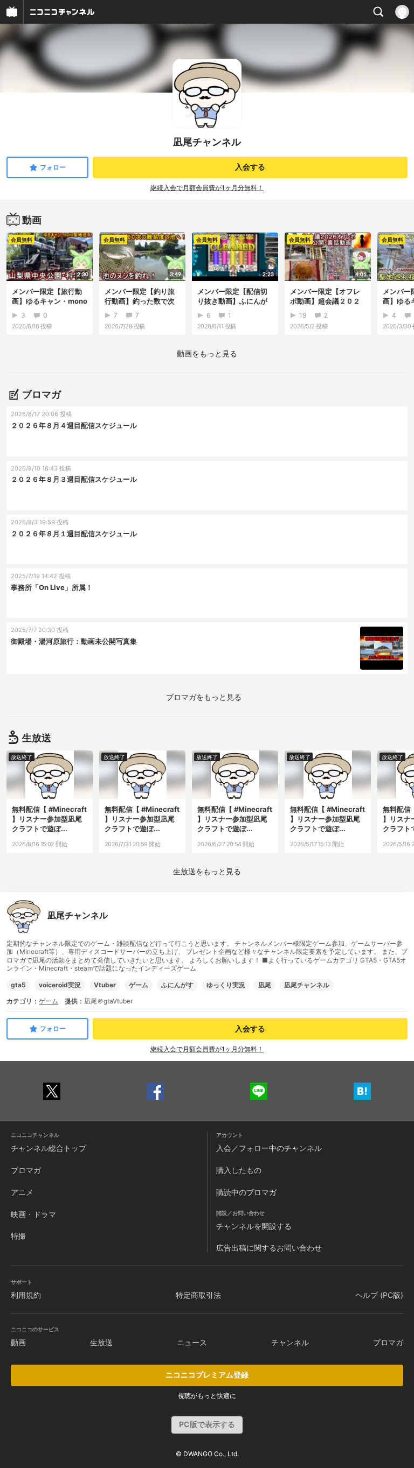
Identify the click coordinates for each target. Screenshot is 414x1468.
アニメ (22, 1192)
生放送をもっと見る (207, 871)
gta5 (18, 985)
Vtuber (105, 985)
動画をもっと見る (207, 353)
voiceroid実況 (60, 985)
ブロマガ (26, 1170)
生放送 (101, 1342)
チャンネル (290, 1342)
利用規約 (26, 1295)
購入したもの (238, 1170)
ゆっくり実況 (225, 985)
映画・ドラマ (33, 1214)
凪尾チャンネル (306, 985)
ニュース (192, 1342)
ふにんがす (177, 985)
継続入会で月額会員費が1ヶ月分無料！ (207, 188)
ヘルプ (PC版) (379, 1295)
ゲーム (138, 985)
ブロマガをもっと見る (204, 696)
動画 (18, 1342)
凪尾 (264, 985)
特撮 (18, 1235)
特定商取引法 (198, 1295)
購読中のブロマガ (246, 1192)
